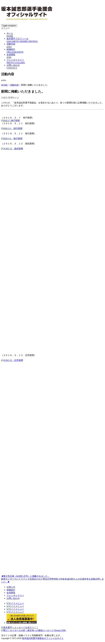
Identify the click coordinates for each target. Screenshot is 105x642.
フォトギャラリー (15, 595)
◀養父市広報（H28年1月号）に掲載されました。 (25, 576)
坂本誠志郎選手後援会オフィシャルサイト (43, 638)
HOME (4, 85)
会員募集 (11, 592)
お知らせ (11, 587)
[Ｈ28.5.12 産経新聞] (52, 148)
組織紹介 (11, 590)
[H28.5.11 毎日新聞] (11, 138)
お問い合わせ (13, 598)
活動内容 (14, 85)
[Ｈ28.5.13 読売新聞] (52, 360)
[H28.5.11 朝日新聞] (11, 128)
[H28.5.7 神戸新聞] (10, 120)
